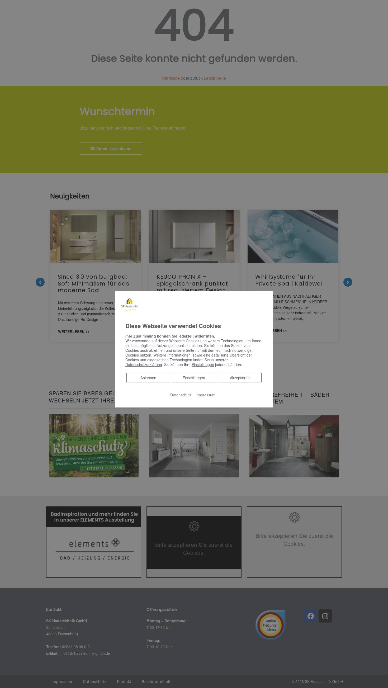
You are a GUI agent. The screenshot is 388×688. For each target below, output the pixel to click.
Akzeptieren (240, 377)
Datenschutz (180, 394)
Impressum (206, 394)
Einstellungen (194, 377)
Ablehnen (148, 377)
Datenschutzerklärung (143, 364)
